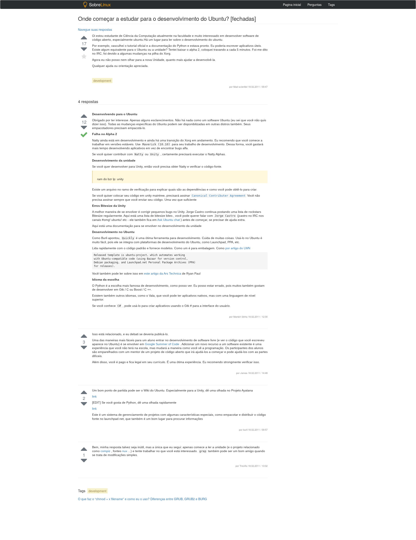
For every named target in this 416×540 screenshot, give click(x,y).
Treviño (244, 465)
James (244, 373)
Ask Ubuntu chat (169, 219)
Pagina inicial (292, 4)
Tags (331, 4)
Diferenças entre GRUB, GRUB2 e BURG (178, 499)
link (94, 396)
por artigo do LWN (237, 248)
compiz (106, 451)
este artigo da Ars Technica (163, 273)
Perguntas (314, 4)
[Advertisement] (305, 91)
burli (245, 429)
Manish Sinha (240, 316)
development (102, 80)
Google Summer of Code (162, 344)
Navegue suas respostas (95, 29)
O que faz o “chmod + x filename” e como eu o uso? (114, 499)
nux (125, 451)
